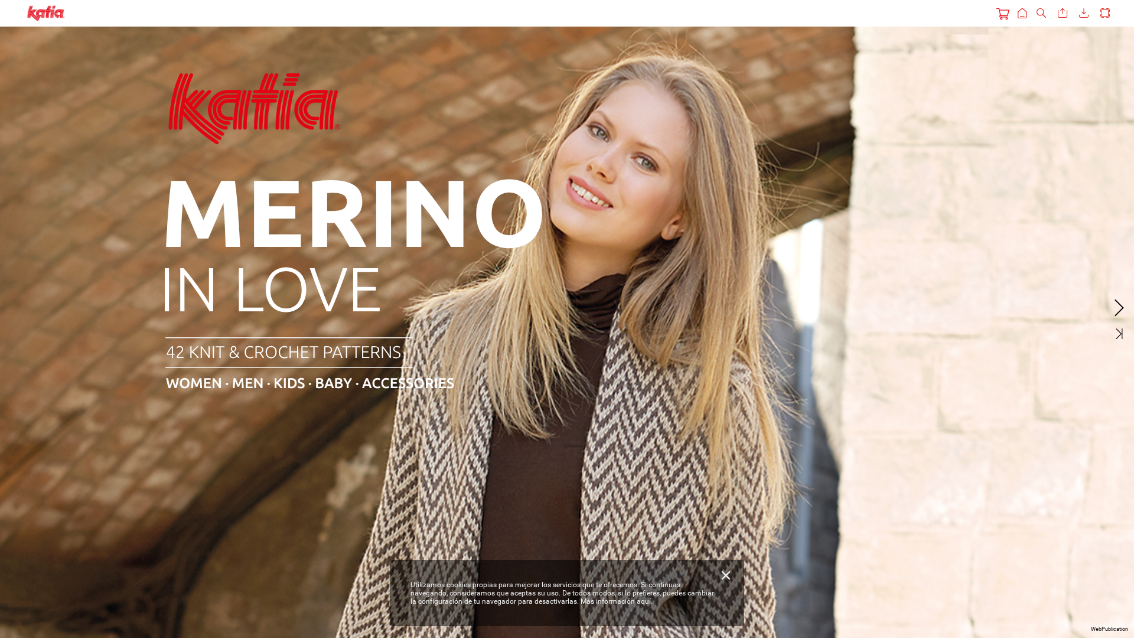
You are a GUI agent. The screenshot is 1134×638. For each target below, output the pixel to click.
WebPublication (1109, 629)
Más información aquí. (617, 601)
